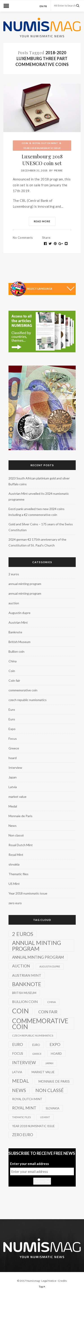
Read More (42, 221)
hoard (13, 758)
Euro (12, 709)
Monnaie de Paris (20, 816)
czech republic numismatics (28, 700)
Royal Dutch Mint (45, 143)
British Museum (19, 642)
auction (14, 603)
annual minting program (25, 584)
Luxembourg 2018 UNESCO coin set (42, 159)
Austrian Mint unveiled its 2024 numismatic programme (39, 496)
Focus (13, 738)
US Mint (14, 884)
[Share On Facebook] (45, 243)
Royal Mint (16, 855)
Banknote (15, 632)
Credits (62, 1280)
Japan (13, 777)
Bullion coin (16, 651)
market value (17, 796)
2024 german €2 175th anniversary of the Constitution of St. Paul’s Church (37, 542)
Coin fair (14, 680)
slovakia (14, 864)
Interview (15, 767)
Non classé (16, 835)
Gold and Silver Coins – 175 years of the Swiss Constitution (41, 527)
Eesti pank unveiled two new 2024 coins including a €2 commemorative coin (37, 512)
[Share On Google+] (60, 243)
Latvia (13, 787)
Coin (25, 143)
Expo (12, 729)
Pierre (58, 170)
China (13, 661)
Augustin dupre (19, 613)
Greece (14, 748)
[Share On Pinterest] (55, 243)
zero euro (15, 903)
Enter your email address (29, 1164)
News (13, 825)
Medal (13, 806)
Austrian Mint (18, 622)
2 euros (14, 574)
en (41, 6)
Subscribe (42, 1181)
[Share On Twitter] (50, 243)
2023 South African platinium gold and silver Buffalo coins (39, 481)
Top (41, 1286)
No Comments (23, 237)
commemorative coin (23, 690)
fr (45, 6)
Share (46, 237)
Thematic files (18, 874)
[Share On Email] (66, 243)
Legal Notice (48, 1280)
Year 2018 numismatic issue (42, 148)
